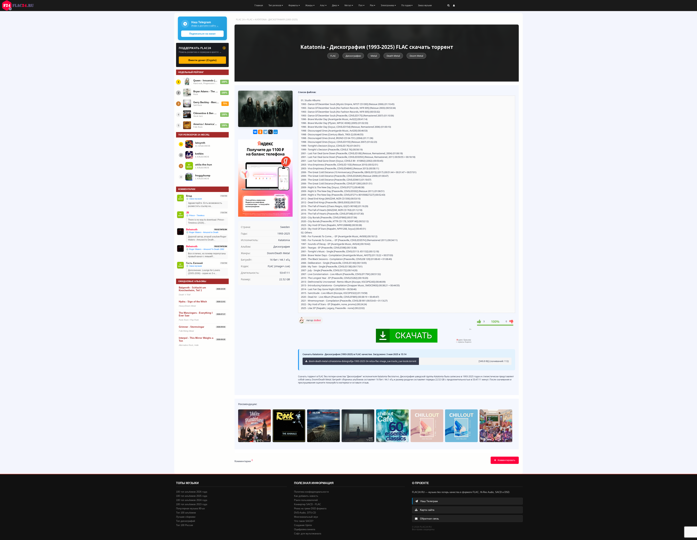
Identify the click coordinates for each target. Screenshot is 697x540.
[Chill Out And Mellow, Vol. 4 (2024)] (461, 425)
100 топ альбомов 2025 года (191, 496)
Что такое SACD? (303, 521)
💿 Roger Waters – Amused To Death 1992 (205, 249)
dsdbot (317, 320)
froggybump (202, 175)
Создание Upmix (303, 525)
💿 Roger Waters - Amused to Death (202, 232)
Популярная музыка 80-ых (190, 508)
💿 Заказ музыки (194, 199)
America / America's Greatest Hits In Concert (205, 124)
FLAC (250, 19)
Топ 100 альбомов (186, 512)
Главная (258, 5)
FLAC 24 (20, 5)
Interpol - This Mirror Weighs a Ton (196, 339)
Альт (322, 5)
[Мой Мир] (275, 132)
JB (187, 212)
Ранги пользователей (306, 500)
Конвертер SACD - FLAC (307, 504)
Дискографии (353, 55)
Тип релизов (275, 5)
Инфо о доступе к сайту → (205, 26)
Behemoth (191, 229)
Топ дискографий (185, 521)
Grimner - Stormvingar (191, 326)
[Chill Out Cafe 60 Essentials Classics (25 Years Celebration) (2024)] (392, 425)
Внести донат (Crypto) (202, 60)
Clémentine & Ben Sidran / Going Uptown (205, 113)
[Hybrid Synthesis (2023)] (496, 425)
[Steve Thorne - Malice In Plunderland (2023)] (254, 425)
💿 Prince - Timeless (195, 215)
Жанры (309, 5)
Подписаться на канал (202, 33)
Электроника (388, 5)
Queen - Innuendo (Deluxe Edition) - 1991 (205, 80)
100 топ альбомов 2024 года (191, 500)
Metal (374, 55)
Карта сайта (426, 509)
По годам (406, 5)
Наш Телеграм (429, 501)
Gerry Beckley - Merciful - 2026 (206, 102)
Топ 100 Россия (184, 525)
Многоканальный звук (306, 516)
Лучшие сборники (185, 516)
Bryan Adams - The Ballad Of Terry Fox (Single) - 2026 (205, 91)
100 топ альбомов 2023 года (191, 504)
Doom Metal (416, 55)
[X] (270, 132)
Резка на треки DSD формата (310, 508)
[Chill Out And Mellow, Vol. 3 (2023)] (427, 425)
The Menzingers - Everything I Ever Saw (196, 314)
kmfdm (199, 153)
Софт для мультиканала (307, 533)
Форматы (293, 5)
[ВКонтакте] (255, 132)
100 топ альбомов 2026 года (191, 491)
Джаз (335, 5)
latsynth (200, 142)
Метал (348, 5)
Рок (372, 5)
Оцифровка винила (304, 529)
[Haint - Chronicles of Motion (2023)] (358, 425)
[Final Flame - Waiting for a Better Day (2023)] (323, 425)
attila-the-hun (203, 164)
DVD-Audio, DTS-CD (305, 512)
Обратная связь (429, 518)
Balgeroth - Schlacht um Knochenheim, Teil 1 (192, 289)
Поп (360, 5)
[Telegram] (265, 132)
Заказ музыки (425, 5)
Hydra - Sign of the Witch (193, 301)
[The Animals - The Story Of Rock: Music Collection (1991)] (289, 425)
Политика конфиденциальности (311, 491)
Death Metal (393, 55)
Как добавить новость (306, 496)
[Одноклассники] (260, 132)
